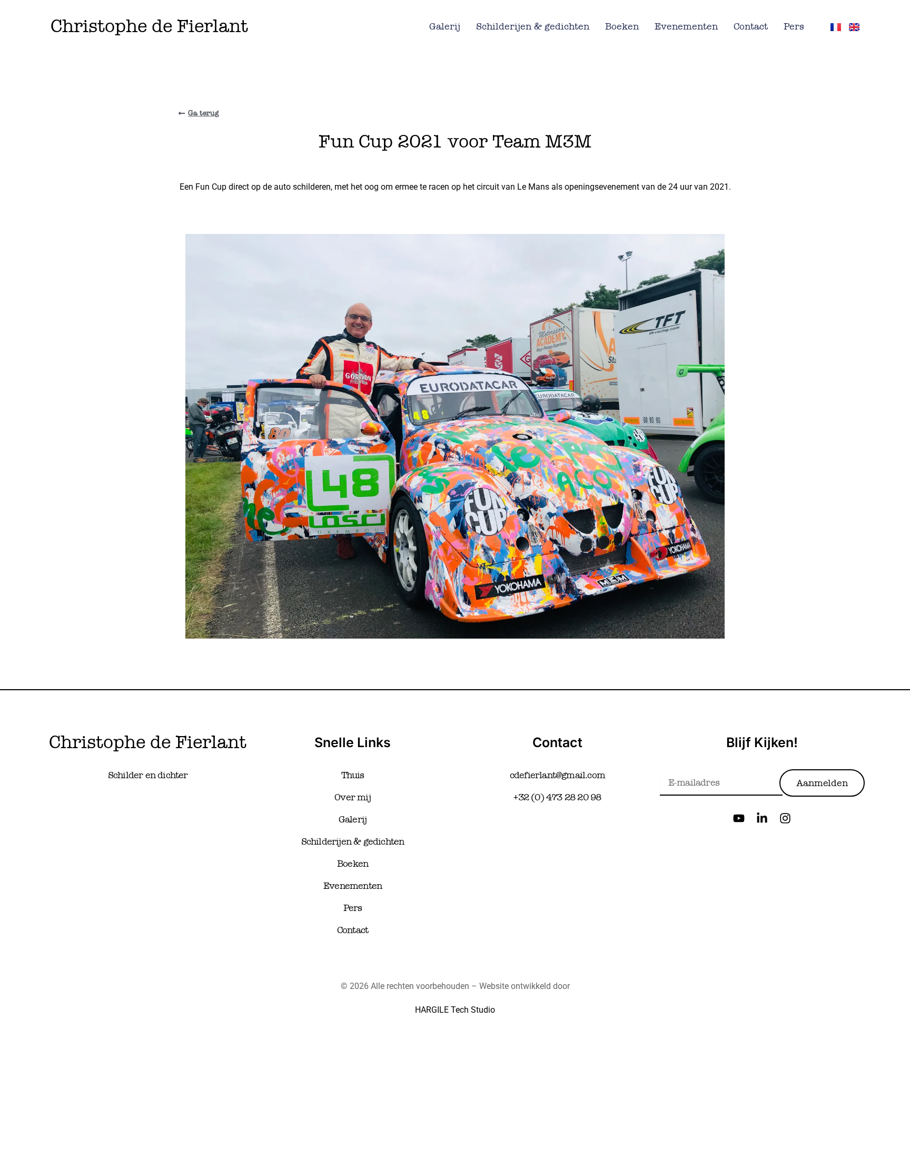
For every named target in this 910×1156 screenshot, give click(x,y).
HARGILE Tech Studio (455, 1010)
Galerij (444, 26)
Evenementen (686, 26)
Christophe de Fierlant (149, 26)
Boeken (622, 26)
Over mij (352, 797)
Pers (794, 26)
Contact (751, 26)
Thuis (352, 775)
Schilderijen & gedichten (532, 26)
